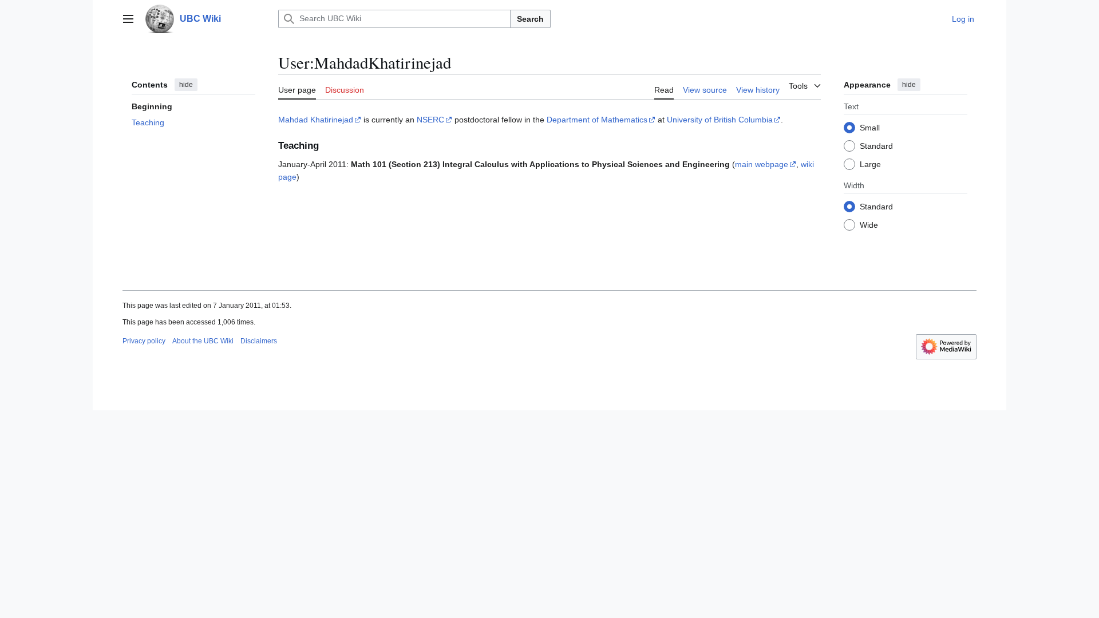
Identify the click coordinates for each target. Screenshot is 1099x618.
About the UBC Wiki (203, 341)
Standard (876, 145)
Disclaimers (258, 341)
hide (186, 85)
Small (870, 127)
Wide (869, 224)
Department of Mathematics (597, 119)
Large (870, 164)
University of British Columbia (720, 119)
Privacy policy (143, 341)
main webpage (761, 164)
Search (530, 18)
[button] (128, 19)
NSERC (430, 119)
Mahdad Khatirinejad (315, 119)
